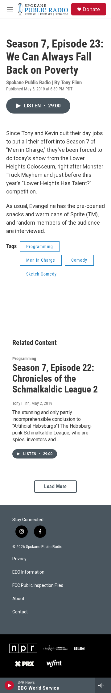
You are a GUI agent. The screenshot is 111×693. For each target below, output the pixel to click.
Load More (55, 486)
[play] (9, 685)
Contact (20, 612)
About (18, 598)
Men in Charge (40, 260)
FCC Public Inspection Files (37, 585)
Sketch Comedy (41, 274)
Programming (39, 246)
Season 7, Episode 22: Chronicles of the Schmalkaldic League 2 (55, 378)
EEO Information (28, 572)
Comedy (79, 260)
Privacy (19, 559)
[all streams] (103, 685)
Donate (91, 9)
